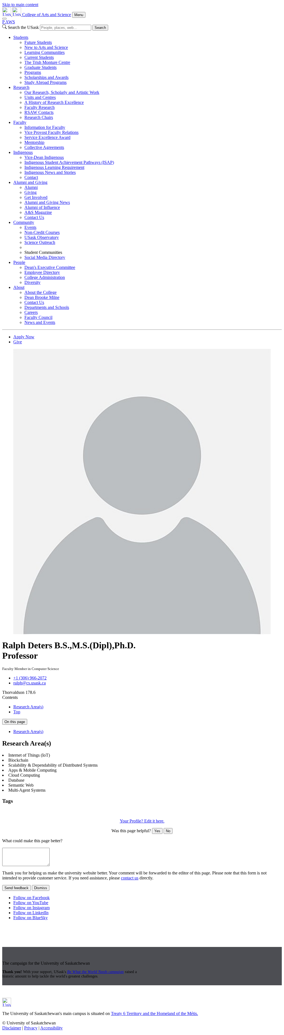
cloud (104, 811)
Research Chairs (38, 117)
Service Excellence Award (47, 137)
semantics (166, 811)
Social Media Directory (44, 257)
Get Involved (35, 197)
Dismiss (40, 888)
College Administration (44, 277)
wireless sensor (189, 811)
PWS (8, 21)
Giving (30, 192)
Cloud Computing (50, 811)
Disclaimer (11, 1028)
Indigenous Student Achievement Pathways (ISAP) (69, 162)
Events (30, 227)
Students (20, 37)
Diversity (32, 282)
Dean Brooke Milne (41, 297)
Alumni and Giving (30, 182)
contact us (129, 878)
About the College (40, 292)
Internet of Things (82, 811)
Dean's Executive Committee (49, 267)
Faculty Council (38, 317)
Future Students (38, 42)
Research (21, 87)
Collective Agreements (44, 147)
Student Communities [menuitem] (43, 252)
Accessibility (51, 1028)
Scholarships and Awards (46, 77)
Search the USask (23, 27)
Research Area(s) (28, 706)
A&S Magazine (38, 212)
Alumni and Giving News (47, 202)
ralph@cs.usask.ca (29, 683)
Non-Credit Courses (42, 232)
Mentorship (34, 142)
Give (17, 341)
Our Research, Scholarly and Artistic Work (61, 92)
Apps (7, 811)
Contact (31, 177)
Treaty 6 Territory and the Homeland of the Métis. (154, 1013)
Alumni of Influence (42, 207)
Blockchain (23, 811)
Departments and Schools (46, 307)
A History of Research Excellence (54, 102)
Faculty (19, 122)
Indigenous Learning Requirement (54, 167)
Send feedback (16, 888)
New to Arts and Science (46, 47)
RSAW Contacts (39, 112)
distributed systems (126, 811)
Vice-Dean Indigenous (44, 157)
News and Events (39, 322)
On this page (14, 722)
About (18, 287)
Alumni (31, 187)
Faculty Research (39, 107)
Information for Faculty (44, 127)
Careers (31, 312)
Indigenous (23, 152)
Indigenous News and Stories (50, 172)
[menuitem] (147, 60)
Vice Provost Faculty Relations (51, 132)
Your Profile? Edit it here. (142, 821)
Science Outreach (39, 242)
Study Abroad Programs (45, 82)
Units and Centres (40, 97)
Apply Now (23, 336)
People (19, 262)
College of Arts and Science (46, 14)
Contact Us (34, 217)
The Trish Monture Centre (47, 62)
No (168, 831)
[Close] (4, 18)
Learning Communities (44, 52)
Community (23, 222)
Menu (78, 15)
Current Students (39, 57)
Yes (157, 831)
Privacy (30, 1028)
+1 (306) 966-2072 (30, 678)
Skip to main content (20, 4)
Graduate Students (40, 67)
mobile (150, 811)
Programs (32, 72)
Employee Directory (42, 272)
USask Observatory (41, 237)
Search (100, 28)
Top (16, 711)
